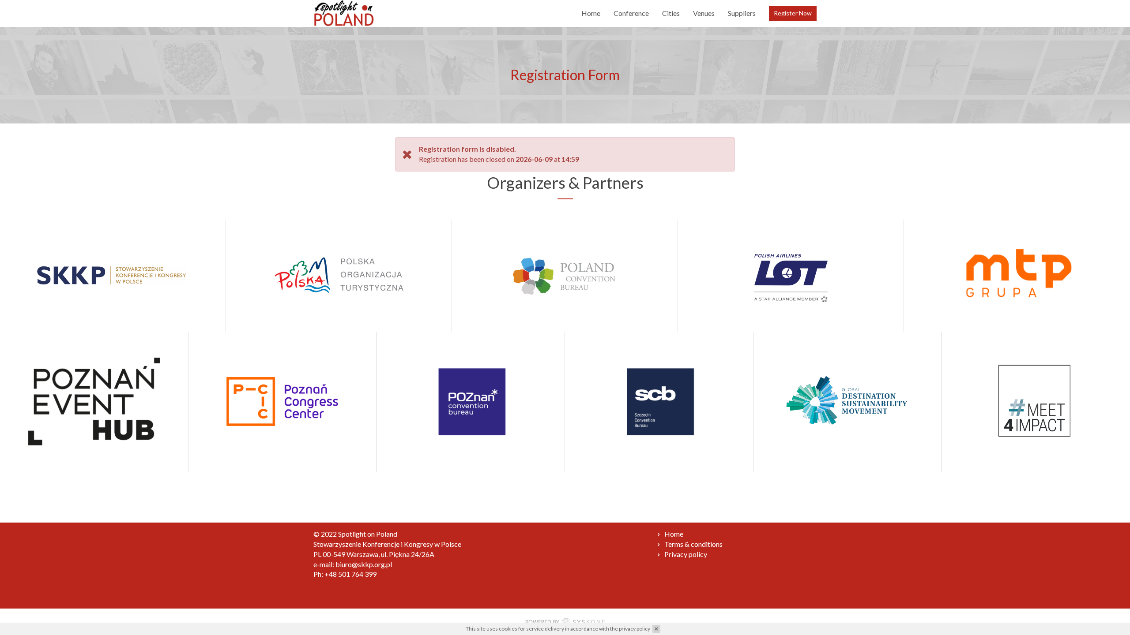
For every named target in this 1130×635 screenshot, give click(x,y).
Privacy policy (685, 554)
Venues (704, 13)
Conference (631, 13)
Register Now (793, 13)
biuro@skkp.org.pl (363, 564)
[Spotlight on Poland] (344, 13)
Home (590, 13)
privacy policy (634, 628)
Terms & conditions (693, 544)
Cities (671, 13)
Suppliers (742, 13)
